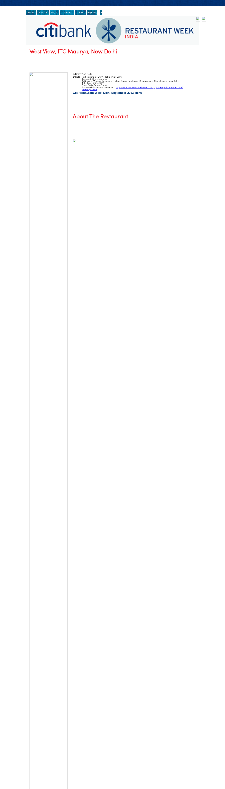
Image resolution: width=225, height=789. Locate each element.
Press (80, 12)
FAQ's (54, 12)
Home (31, 12)
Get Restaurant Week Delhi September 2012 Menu (107, 92)
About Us (42, 12)
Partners (67, 12)
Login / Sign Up (94, 12)
